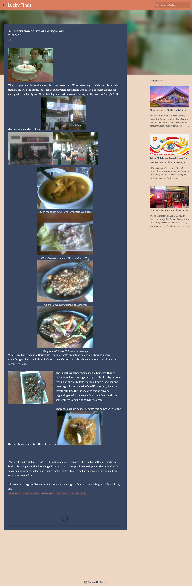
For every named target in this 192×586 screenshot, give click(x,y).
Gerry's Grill (63, 493)
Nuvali (75, 493)
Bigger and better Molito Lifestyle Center (169, 110)
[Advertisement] (65, 554)
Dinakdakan (14, 493)
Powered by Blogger (98, 582)
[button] (10, 40)
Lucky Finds (19, 5)
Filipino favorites (31, 493)
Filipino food (48, 493)
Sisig (83, 493)
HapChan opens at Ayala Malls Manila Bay (169, 210)
